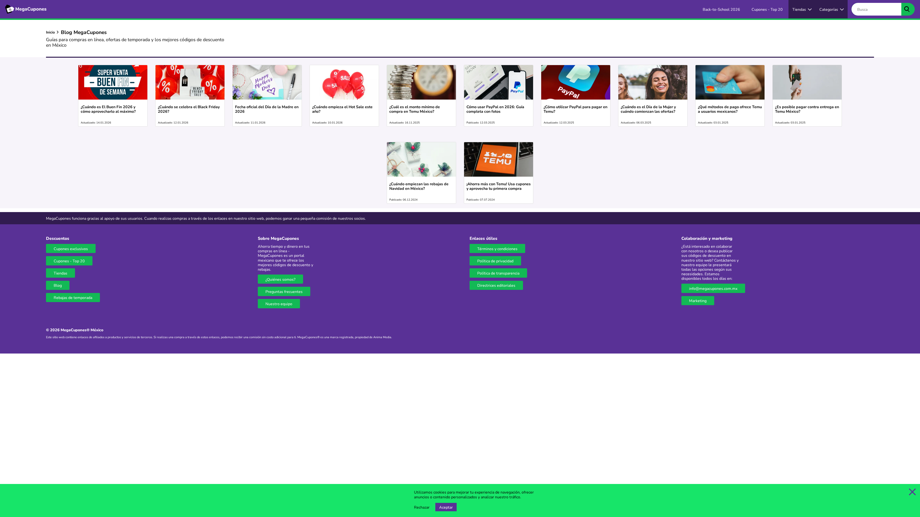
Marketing (698, 300)
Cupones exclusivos (71, 248)
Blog (58, 285)
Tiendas (60, 272)
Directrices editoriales (496, 285)
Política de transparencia (498, 272)
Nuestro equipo (278, 303)
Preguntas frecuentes (284, 291)
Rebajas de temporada (73, 297)
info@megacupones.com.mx (713, 288)
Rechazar (422, 507)
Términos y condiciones (497, 248)
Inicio (50, 32)
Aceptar (446, 507)
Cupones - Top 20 (69, 260)
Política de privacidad (495, 260)
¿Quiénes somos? (280, 279)
